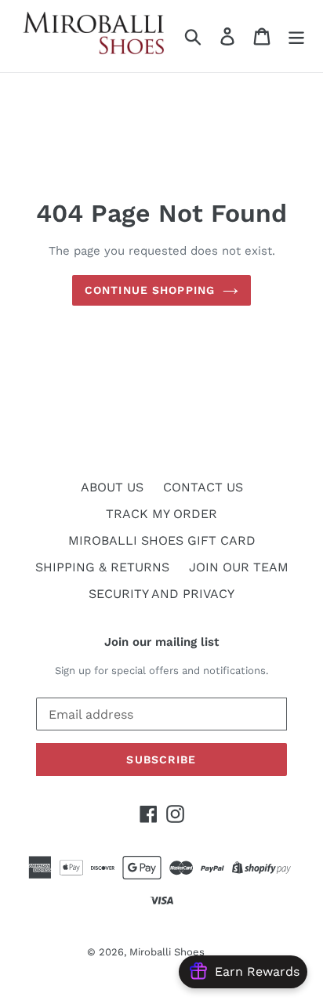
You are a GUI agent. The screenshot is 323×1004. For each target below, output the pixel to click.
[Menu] (296, 36)
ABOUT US (112, 487)
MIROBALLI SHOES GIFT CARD (162, 540)
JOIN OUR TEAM (239, 567)
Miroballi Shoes (167, 952)
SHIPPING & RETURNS (102, 567)
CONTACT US (203, 487)
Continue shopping (150, 290)
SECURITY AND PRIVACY (161, 593)
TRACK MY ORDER (161, 513)
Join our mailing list (161, 642)
